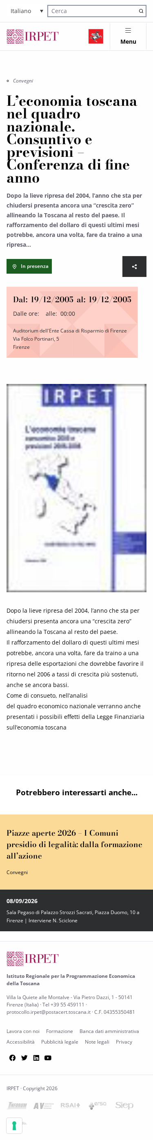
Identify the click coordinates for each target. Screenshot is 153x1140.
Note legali (97, 1041)
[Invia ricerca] (141, 11)
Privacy (124, 1041)
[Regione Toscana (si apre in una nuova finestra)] (96, 36)
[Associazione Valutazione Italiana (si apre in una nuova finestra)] (43, 1107)
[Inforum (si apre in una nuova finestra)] (17, 1107)
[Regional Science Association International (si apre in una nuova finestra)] (70, 1107)
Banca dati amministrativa (109, 1031)
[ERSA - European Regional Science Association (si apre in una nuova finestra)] (97, 1107)
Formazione (59, 1031)
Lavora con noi (23, 1031)
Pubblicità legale (59, 1041)
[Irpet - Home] (33, 36)
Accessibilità (21, 1041)
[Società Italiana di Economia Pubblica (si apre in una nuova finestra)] (124, 1107)
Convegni (23, 80)
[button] (27, 11)
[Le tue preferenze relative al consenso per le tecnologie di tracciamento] (14, 1125)
